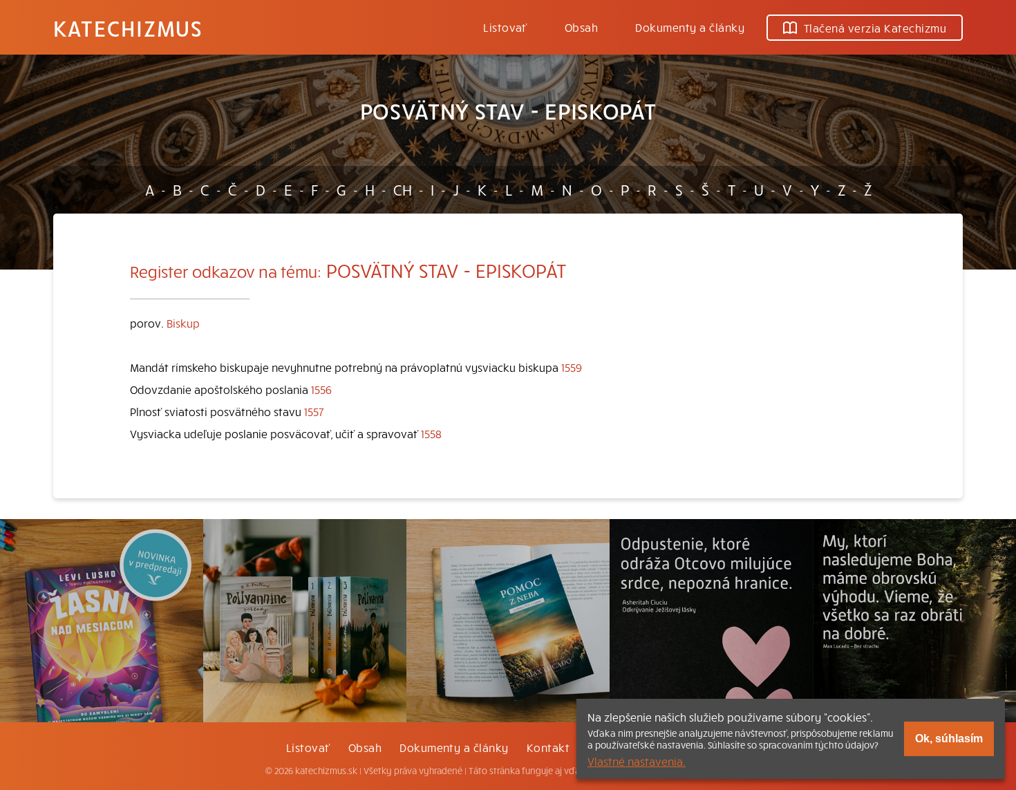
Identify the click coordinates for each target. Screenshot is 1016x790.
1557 (314, 411)
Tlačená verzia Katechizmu (875, 28)
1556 (321, 389)
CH (402, 189)
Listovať (505, 27)
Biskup (183, 323)
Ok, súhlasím (949, 738)
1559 (571, 367)
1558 (431, 433)
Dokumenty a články (689, 27)
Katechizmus (128, 27)
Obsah (581, 27)
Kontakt (548, 747)
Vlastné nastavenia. (636, 761)
